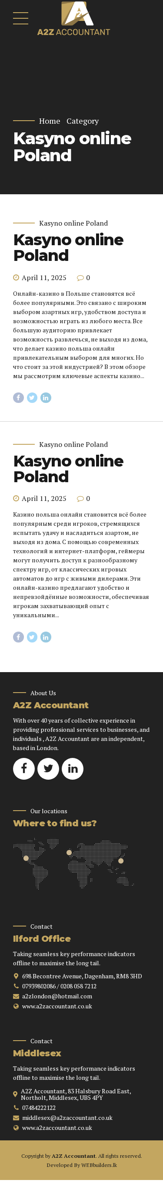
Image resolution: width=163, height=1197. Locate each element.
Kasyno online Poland (73, 223)
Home (49, 121)
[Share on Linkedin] (45, 397)
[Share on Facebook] (18, 397)
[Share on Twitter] (32, 397)
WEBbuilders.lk (99, 1165)
